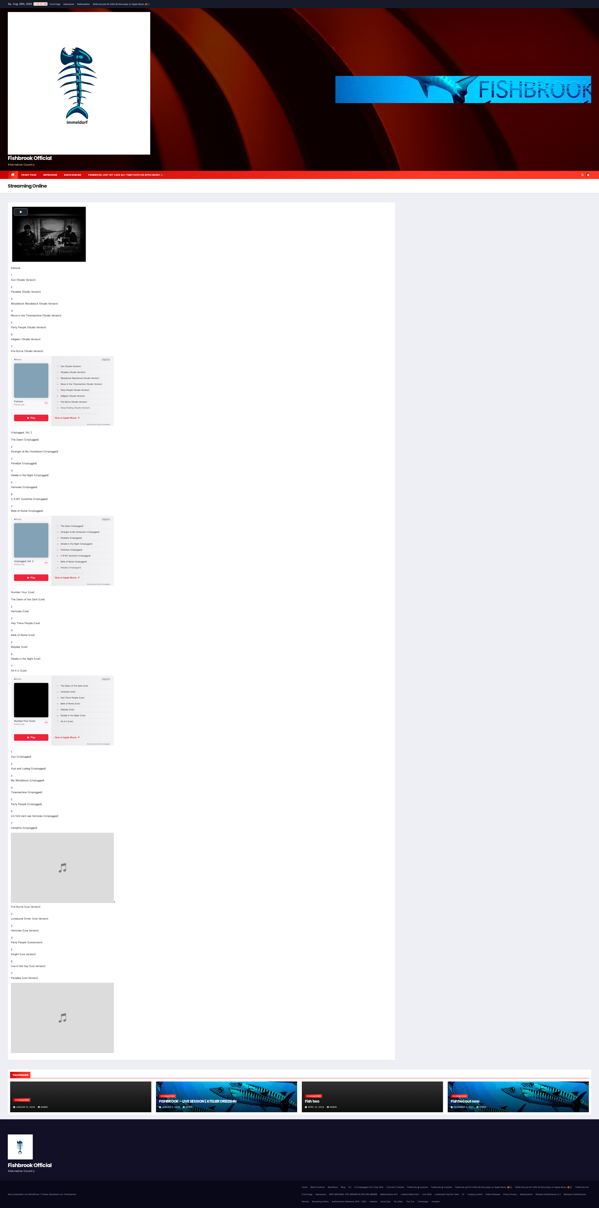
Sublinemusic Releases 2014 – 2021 (349, 1201)
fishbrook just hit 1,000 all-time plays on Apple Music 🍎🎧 (121, 4)
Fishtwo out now (465, 1101)
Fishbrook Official (29, 158)
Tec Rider (398, 1201)
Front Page (55, 4)
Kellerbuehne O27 (389, 1194)
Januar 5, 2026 (171, 1107)
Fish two (312, 1101)
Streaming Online (320, 1201)
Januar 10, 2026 (26, 1107)
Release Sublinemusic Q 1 (548, 1194)
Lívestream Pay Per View (447, 1194)
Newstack (54, 1194)
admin (44, 1107)
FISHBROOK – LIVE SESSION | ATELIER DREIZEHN (197, 1101)
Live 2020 (427, 1194)
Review (305, 1201)
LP (463, 1194)
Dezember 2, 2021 (464, 1107)
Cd (349, 1187)
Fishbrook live (582, 1187)
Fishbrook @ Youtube (441, 1187)
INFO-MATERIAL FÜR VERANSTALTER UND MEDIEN (353, 1194)
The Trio (410, 1201)
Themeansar (70, 1194)
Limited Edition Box (410, 1194)
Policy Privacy (510, 1194)
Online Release (493, 1194)
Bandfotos (333, 1187)
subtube (373, 1201)
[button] (582, 174)
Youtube (435, 1201)
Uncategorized (22, 1100)
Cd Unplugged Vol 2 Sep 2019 (368, 1187)
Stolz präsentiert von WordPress (24, 1194)
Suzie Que (385, 1201)
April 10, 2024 (316, 1107)
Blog (343, 1187)
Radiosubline (84, 4)
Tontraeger (422, 1201)
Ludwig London (475, 1194)
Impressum (69, 4)
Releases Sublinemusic (575, 1194)
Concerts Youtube (395, 1187)
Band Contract (318, 1187)
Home (304, 1187)
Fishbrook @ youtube (417, 1187)
